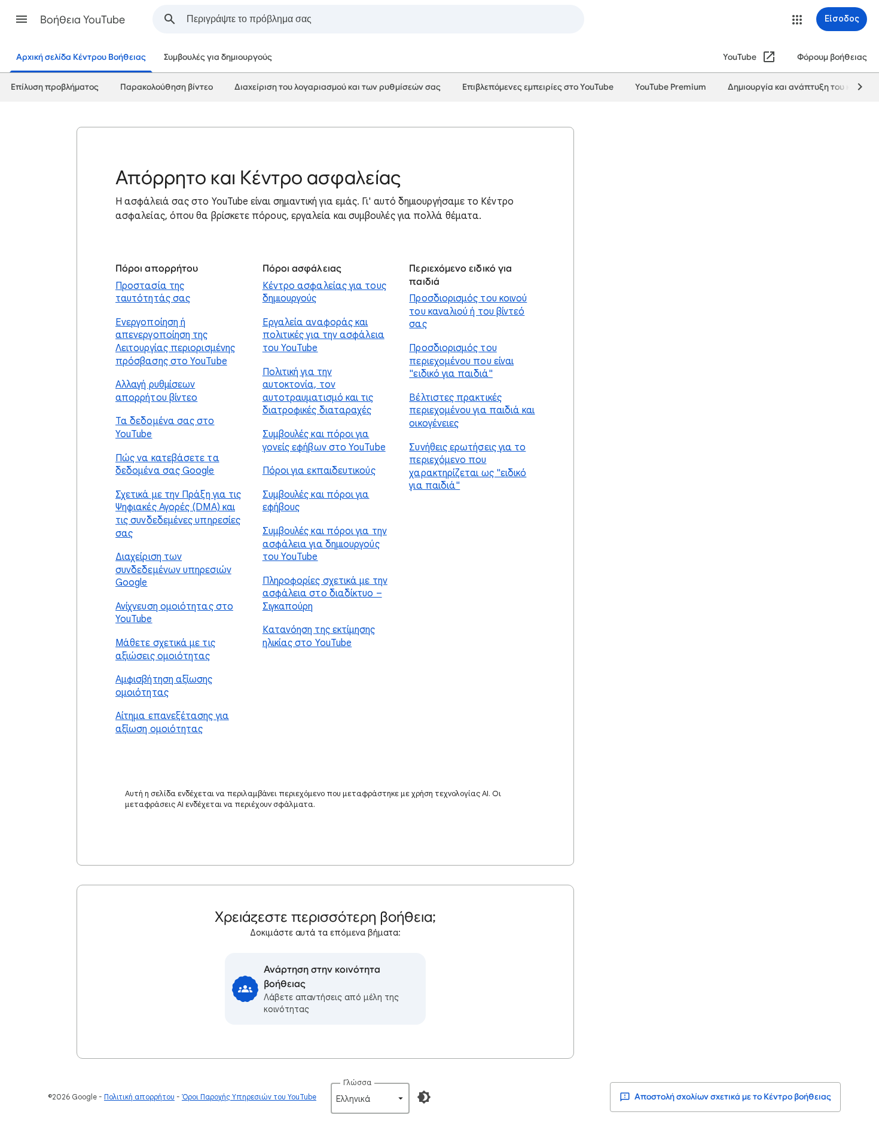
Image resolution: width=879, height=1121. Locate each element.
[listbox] (370, 1098)
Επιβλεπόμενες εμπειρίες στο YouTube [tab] (538, 87)
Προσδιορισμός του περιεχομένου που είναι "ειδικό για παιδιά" (461, 361)
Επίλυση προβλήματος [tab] (55, 87)
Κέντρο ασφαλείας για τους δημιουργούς (324, 292)
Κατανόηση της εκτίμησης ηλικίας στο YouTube (319, 636)
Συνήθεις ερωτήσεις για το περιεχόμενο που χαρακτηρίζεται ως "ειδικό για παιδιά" (467, 466)
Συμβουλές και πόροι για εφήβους (316, 501)
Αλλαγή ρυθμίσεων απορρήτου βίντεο (156, 391)
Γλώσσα (357, 1082)
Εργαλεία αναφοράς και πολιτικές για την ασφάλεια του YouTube (323, 335)
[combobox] (385, 19)
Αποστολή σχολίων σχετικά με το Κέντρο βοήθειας (732, 1097)
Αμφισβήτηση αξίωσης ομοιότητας (164, 686)
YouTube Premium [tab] (670, 87)
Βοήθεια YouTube (82, 19)
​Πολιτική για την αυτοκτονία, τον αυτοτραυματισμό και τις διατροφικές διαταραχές (318, 391)
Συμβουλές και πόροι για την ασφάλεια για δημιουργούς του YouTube (325, 544)
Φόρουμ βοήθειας (832, 57)
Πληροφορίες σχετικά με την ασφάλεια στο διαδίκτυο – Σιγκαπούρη (325, 594)
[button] (21, 19)
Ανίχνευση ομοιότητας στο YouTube (174, 613)
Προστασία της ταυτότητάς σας (152, 292)
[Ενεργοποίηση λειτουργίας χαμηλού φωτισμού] (424, 1097)
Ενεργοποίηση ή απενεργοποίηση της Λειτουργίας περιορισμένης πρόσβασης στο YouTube (175, 341)
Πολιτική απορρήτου (139, 1096)
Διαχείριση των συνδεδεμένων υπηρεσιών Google (173, 570)
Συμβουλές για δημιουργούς (218, 57)
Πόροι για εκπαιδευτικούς (319, 471)
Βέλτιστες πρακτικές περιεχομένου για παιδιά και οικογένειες (472, 410)
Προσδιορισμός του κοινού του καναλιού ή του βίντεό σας (468, 311)
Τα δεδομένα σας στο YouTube (165, 427)
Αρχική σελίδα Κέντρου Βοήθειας (81, 57)
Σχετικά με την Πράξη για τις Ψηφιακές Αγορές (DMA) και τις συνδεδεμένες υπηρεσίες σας (178, 514)
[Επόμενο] (854, 87)
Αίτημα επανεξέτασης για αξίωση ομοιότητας (172, 722)
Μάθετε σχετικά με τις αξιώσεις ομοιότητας (165, 649)
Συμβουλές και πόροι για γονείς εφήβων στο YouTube (324, 440)
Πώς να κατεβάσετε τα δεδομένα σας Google (167, 464)
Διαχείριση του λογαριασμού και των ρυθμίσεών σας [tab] (337, 87)
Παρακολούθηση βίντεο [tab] (166, 87)
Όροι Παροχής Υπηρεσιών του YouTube (249, 1096)
